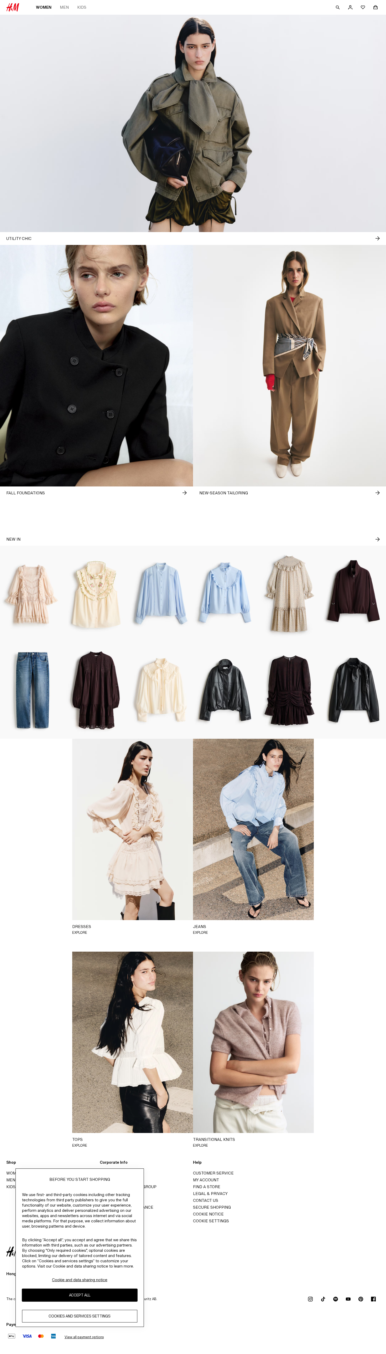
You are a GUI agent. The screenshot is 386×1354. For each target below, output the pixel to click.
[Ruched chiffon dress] (289, 690)
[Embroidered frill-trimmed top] (96, 594)
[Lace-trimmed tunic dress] (96, 690)
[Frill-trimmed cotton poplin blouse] (225, 594)
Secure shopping (212, 1207)
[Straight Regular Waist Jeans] (32, 690)
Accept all (79, 1295)
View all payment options (84, 1337)
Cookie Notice (208, 1214)
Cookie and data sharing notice (79, 1280)
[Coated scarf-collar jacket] (354, 690)
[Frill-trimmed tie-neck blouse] (161, 690)
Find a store (206, 1186)
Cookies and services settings (80, 1316)
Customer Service (213, 1173)
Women (43, 7)
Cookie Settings (211, 1221)
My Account (206, 1180)
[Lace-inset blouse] (161, 594)
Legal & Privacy (210, 1193)
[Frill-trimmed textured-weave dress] (289, 594)
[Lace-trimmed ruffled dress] (32, 594)
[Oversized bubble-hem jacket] (354, 594)
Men (64, 7)
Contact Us (205, 1200)
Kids (81, 7)
